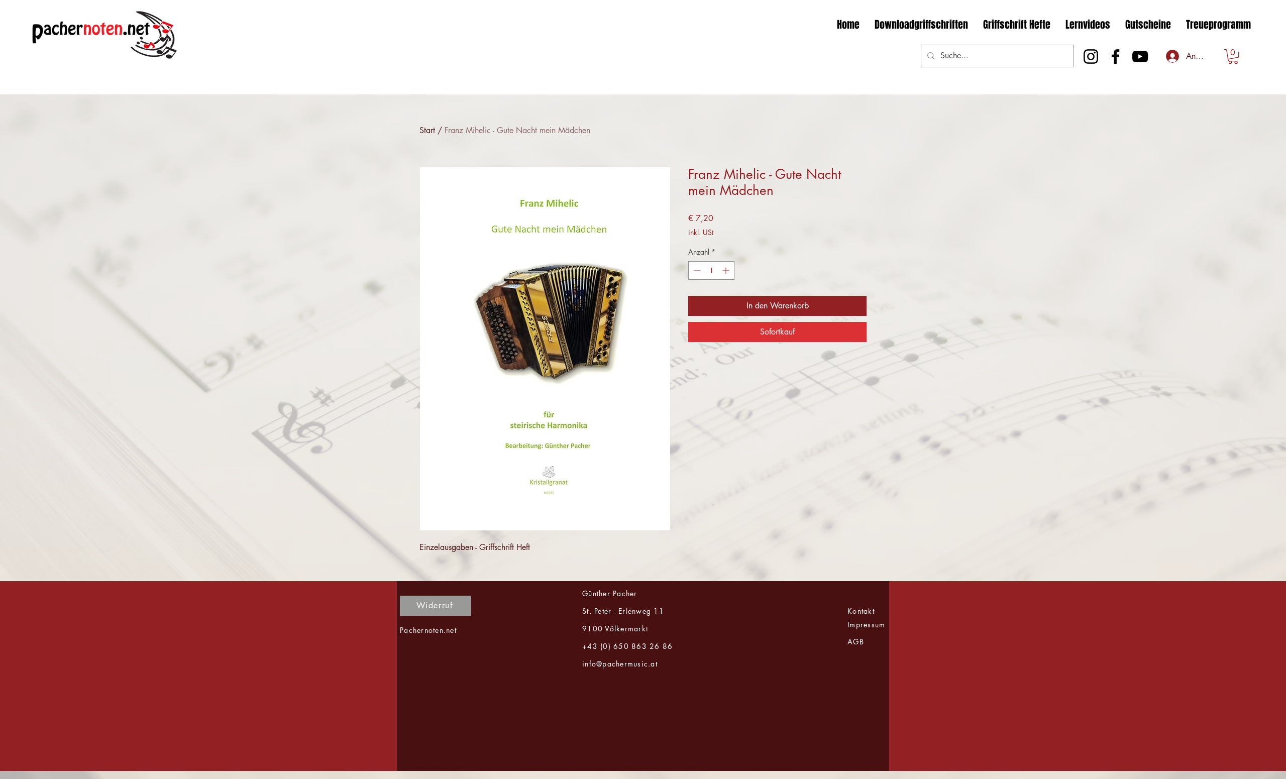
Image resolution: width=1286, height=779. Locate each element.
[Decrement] (696, 270)
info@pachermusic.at (620, 664)
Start (427, 130)
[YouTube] (1140, 56)
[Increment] (726, 270)
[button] (1233, 56)
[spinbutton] (711, 270)
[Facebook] (1115, 56)
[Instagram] (1091, 56)
